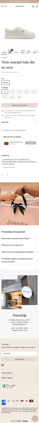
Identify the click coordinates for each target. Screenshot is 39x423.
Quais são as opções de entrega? (16, 238)
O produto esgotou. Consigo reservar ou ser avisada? (17, 260)
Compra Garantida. (10, 115)
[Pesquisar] (6, 6)
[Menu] (2, 6)
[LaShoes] (19, 6)
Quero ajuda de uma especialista (15, 130)
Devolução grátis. (10, 110)
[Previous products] (31, 136)
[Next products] (35, 136)
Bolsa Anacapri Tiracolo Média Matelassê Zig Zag (17, 142)
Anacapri (4, 57)
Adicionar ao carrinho (19, 105)
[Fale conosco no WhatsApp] (34, 418)
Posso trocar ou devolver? (13, 245)
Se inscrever (19, 359)
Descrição (5, 122)
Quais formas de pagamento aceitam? (18, 252)
